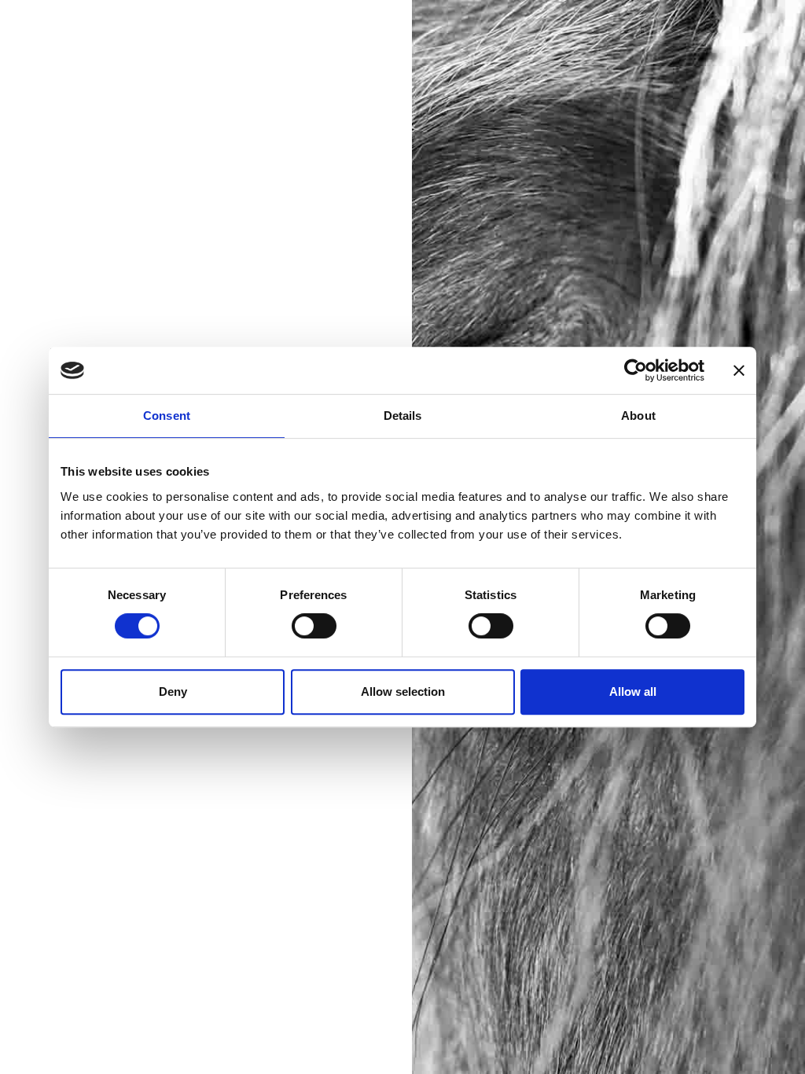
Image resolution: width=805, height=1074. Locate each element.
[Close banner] (738, 370)
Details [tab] (403, 415)
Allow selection (403, 691)
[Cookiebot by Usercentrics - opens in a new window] (635, 370)
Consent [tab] (166, 415)
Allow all (632, 691)
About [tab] (638, 415)
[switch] (314, 625)
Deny (173, 691)
